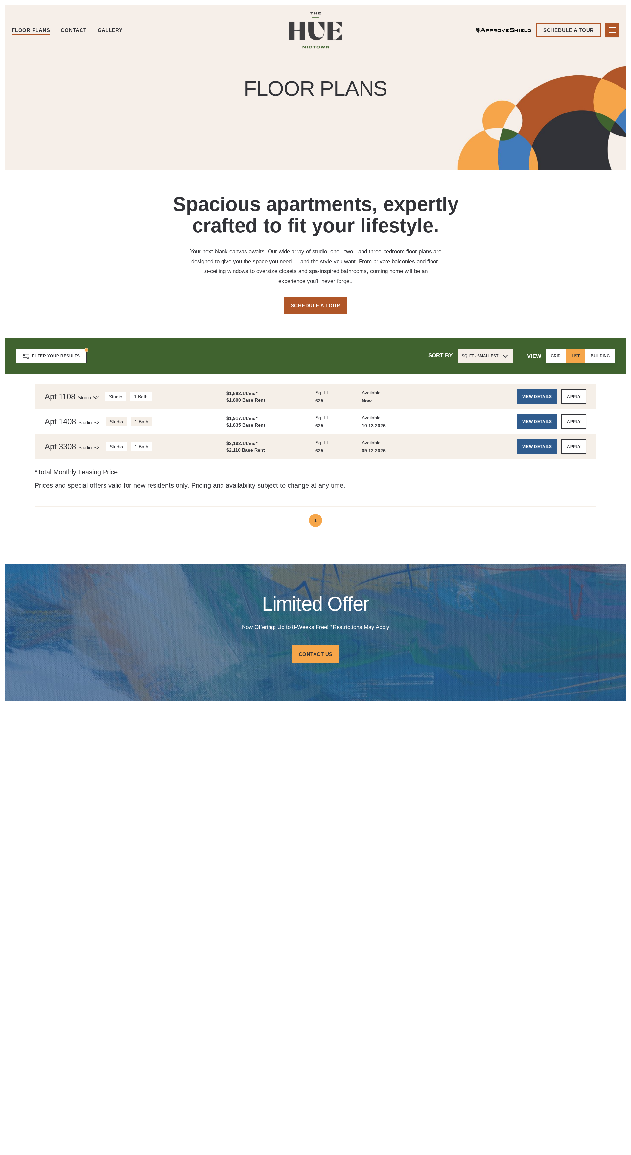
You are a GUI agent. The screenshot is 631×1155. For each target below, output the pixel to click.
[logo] (315, 30)
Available (371, 392)
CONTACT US (316, 654)
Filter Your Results (56, 356)
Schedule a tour (568, 30)
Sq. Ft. (322, 392)
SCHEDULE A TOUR (315, 305)
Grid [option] (556, 356)
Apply (574, 396)
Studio (115, 396)
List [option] (576, 356)
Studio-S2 (88, 397)
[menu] (612, 30)
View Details (537, 396)
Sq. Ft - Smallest (480, 356)
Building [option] (600, 356)
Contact (73, 30)
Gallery (110, 30)
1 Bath (141, 396)
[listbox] (580, 356)
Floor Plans (31, 30)
